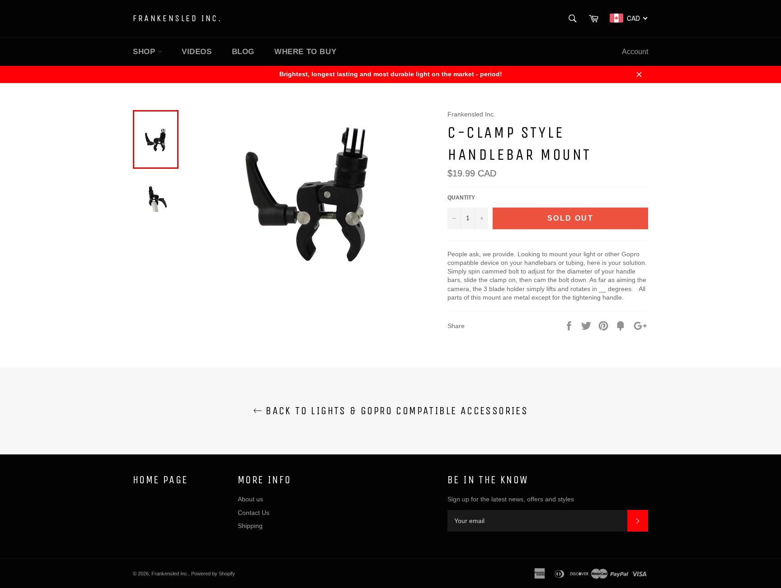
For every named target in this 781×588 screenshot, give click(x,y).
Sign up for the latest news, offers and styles (510, 499)
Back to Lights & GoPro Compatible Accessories (395, 410)
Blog (243, 51)
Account (635, 52)
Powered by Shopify (213, 573)
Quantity (461, 197)
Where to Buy (305, 51)
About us (250, 499)
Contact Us (253, 512)
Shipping (250, 525)
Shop (145, 51)
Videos (197, 51)
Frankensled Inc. (177, 18)
